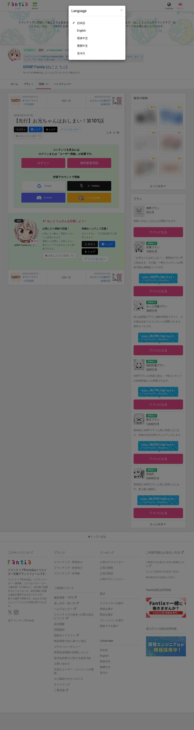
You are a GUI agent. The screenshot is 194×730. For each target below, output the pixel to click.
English (81, 30)
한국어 (81, 53)
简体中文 (82, 38)
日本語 (81, 23)
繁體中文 (82, 45)
